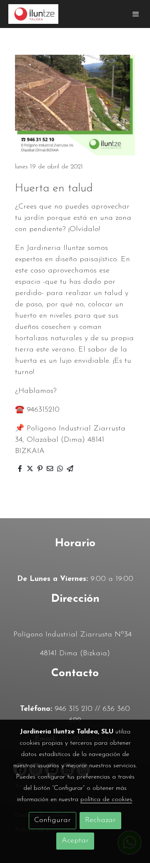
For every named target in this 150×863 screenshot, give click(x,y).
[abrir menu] (135, 14)
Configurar (52, 820)
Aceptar (75, 841)
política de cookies (106, 799)
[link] (33, 14)
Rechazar (100, 820)
